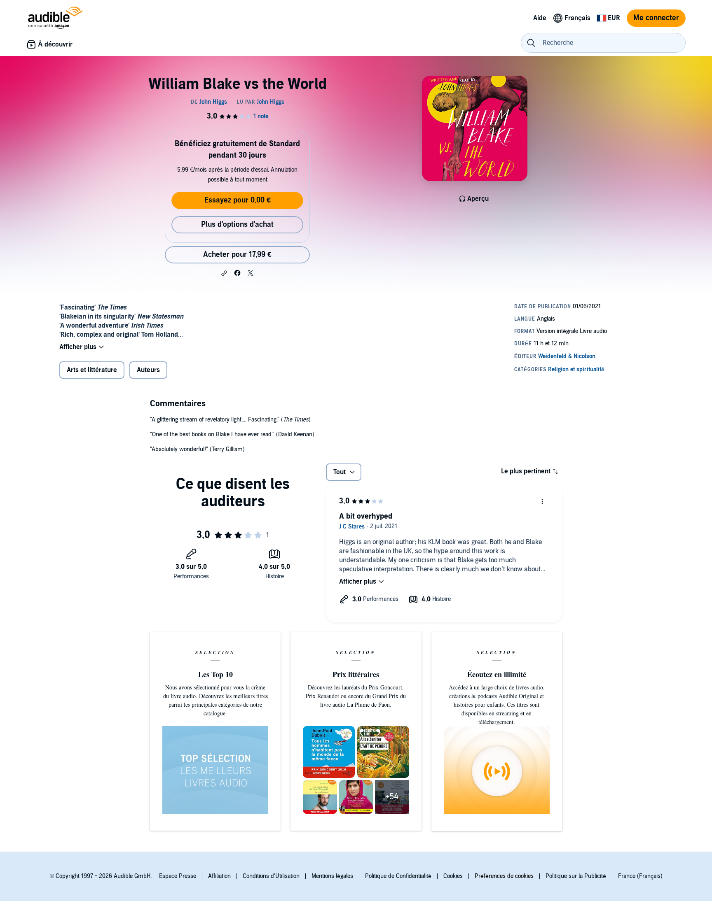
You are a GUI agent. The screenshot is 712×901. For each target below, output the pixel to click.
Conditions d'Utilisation (271, 876)
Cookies (453, 876)
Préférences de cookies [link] (504, 876)
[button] (224, 273)
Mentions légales (332, 876)
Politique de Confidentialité (398, 876)
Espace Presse (177, 876)
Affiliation (219, 876)
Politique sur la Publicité (576, 876)
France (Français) (640, 876)
